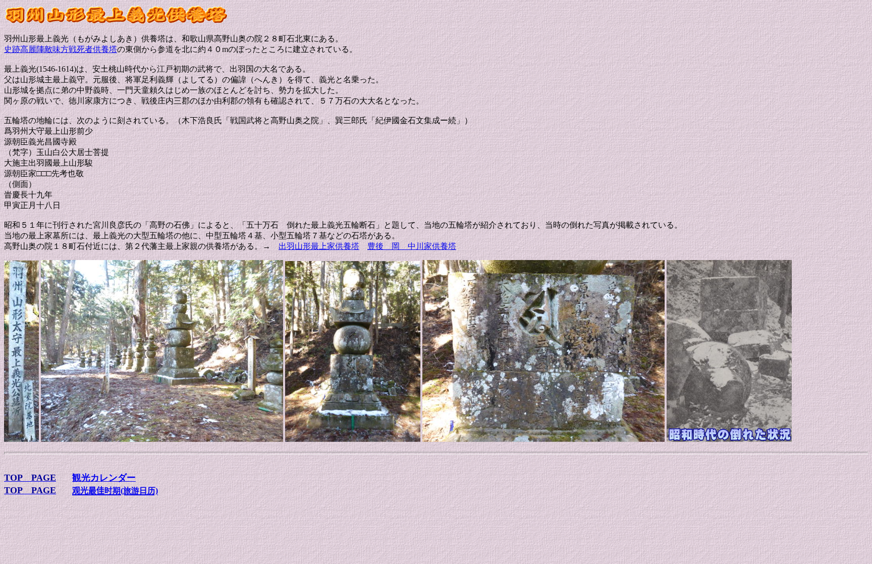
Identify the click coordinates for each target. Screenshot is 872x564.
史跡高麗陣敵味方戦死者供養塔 (60, 49)
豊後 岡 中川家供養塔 (411, 246)
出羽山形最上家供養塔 (319, 246)
